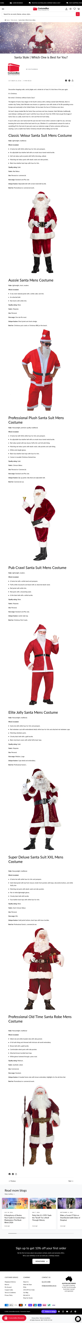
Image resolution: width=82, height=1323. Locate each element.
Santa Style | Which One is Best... (27, 20)
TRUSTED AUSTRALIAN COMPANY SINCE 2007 (28, 3)
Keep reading (9, 1194)
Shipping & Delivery (10, 1282)
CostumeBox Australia (14, 1311)
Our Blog (25, 1292)
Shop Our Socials (28, 1298)
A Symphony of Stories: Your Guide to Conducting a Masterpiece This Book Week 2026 (14, 1218)
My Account (8, 1287)
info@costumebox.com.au (49, 1285)
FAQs (24, 1287)
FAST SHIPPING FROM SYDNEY (61, 3)
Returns (7, 1284)
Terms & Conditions (10, 1292)
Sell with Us (26, 1295)
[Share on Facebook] (66, 80)
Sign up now (40, 1261)
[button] (3, 9)
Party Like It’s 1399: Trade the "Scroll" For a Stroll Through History (41, 1217)
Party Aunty (14, 20)
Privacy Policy (9, 1295)
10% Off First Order (29, 1290)
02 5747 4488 (46, 1282)
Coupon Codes (9, 1290)
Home (8, 20)
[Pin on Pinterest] (69, 80)
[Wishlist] (74, 9)
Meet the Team (27, 1284)
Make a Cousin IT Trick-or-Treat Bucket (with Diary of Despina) (70, 1217)
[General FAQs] (70, 9)
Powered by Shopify (25, 1311)
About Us (26, 1282)
